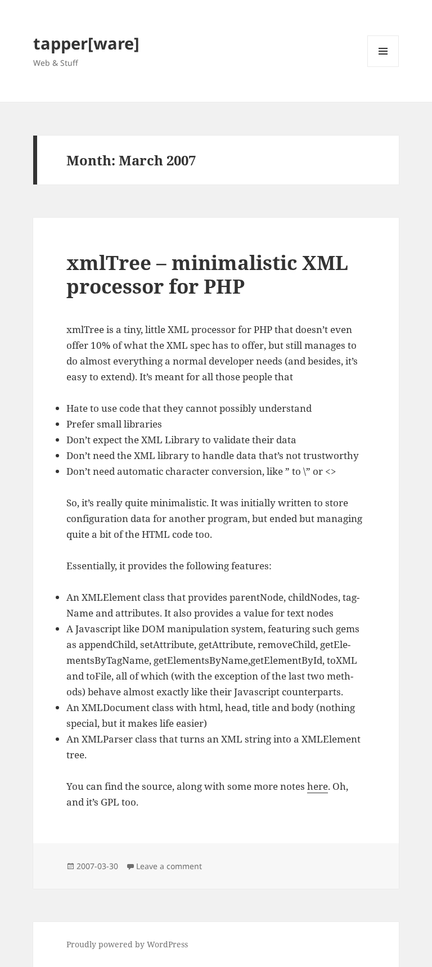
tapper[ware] (86, 43)
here (317, 786)
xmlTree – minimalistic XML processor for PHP (207, 274)
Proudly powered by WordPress (127, 944)
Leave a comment (169, 866)
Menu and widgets (383, 66)
